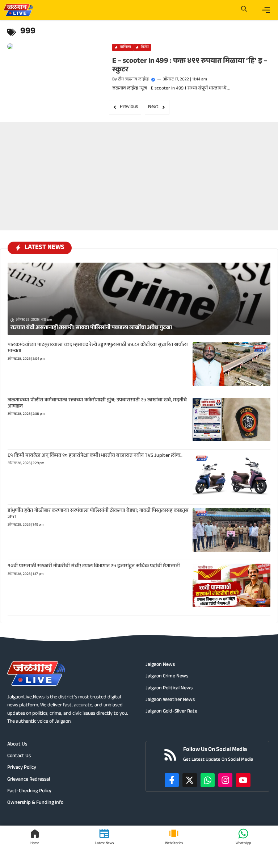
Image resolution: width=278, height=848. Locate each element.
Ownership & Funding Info (35, 803)
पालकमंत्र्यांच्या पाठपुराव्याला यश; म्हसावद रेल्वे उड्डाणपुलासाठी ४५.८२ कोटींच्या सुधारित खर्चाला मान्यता (98, 348)
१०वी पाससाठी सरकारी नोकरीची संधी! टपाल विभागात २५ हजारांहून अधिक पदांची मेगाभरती (94, 566)
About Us (17, 745)
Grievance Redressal (28, 780)
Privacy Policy (21, 768)
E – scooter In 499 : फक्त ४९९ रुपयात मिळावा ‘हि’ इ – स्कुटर (189, 65)
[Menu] (266, 10)
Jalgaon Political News (169, 689)
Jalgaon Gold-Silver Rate (171, 712)
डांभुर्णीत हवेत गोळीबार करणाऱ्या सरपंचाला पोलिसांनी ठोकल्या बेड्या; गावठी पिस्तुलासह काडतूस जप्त (98, 514)
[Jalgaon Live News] (18, 10)
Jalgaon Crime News (167, 677)
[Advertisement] (139, 167)
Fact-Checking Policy (29, 791)
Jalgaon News (160, 665)
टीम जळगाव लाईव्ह (133, 79)
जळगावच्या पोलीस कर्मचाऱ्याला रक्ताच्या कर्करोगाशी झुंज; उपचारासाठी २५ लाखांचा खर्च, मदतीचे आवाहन (97, 403)
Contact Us (19, 756)
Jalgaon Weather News (170, 700)
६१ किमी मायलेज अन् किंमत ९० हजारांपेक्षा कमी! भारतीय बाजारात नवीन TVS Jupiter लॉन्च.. (95, 456)
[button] (244, 10)
